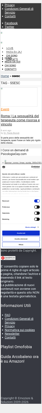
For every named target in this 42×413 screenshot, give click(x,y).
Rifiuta (21, 244)
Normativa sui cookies (20, 330)
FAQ (7, 315)
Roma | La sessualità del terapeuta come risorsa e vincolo (20, 120)
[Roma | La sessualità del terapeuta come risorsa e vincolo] (19, 105)
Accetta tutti (21, 233)
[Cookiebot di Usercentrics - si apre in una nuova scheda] (31, 167)
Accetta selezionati (21, 239)
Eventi (5, 109)
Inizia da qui (12, 61)
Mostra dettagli (30, 227)
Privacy (10, 5)
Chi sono (10, 65)
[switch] (37, 207)
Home (8, 58)
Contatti (10, 16)
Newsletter (12, 334)
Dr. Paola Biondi (11, 133)
